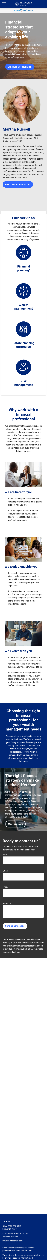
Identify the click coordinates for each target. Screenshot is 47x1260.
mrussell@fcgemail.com (12, 1241)
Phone (5, 887)
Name (5, 854)
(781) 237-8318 (14, 1226)
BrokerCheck (27, 1250)
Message (7, 903)
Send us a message (15, 926)
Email (5, 871)
